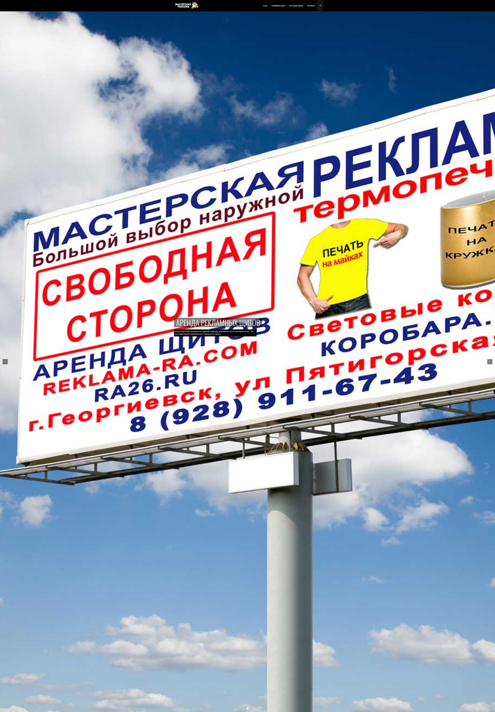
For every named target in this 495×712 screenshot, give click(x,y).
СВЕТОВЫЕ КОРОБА (296, 5)
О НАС (265, 5)
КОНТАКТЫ (311, 5)
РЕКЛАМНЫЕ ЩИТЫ (278, 5)
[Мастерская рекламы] (187, 5)
